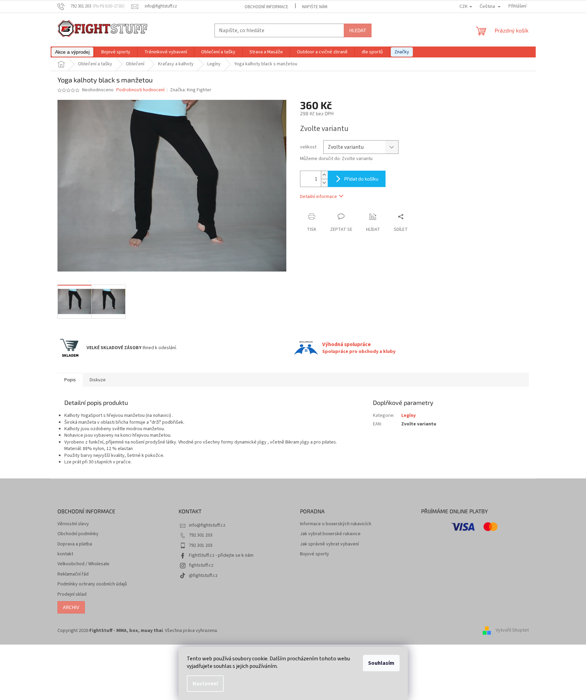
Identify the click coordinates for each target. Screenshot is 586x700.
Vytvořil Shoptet (512, 630)
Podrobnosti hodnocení (140, 90)
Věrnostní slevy (73, 524)
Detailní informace (318, 196)
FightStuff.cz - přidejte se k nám (221, 555)
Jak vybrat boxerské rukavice (330, 534)
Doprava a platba (74, 544)
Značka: (190, 90)
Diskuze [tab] (98, 380)
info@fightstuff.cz (207, 525)
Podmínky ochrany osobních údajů (92, 584)
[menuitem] (72, 52)
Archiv (71, 607)
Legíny (408, 415)
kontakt (65, 554)
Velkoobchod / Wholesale (83, 564)
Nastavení (205, 683)
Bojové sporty (314, 554)
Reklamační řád (73, 574)
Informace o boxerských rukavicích (335, 524)
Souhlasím (381, 663)
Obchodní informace (266, 7)
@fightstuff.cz (203, 575)
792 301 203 (200, 535)
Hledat (357, 30)
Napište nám (314, 7)
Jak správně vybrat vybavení (329, 544)
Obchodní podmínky (78, 534)
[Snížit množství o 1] (324, 183)
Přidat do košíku (361, 179)
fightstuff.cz (201, 565)
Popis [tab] (70, 380)
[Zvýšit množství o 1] (324, 175)
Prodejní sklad (72, 594)
